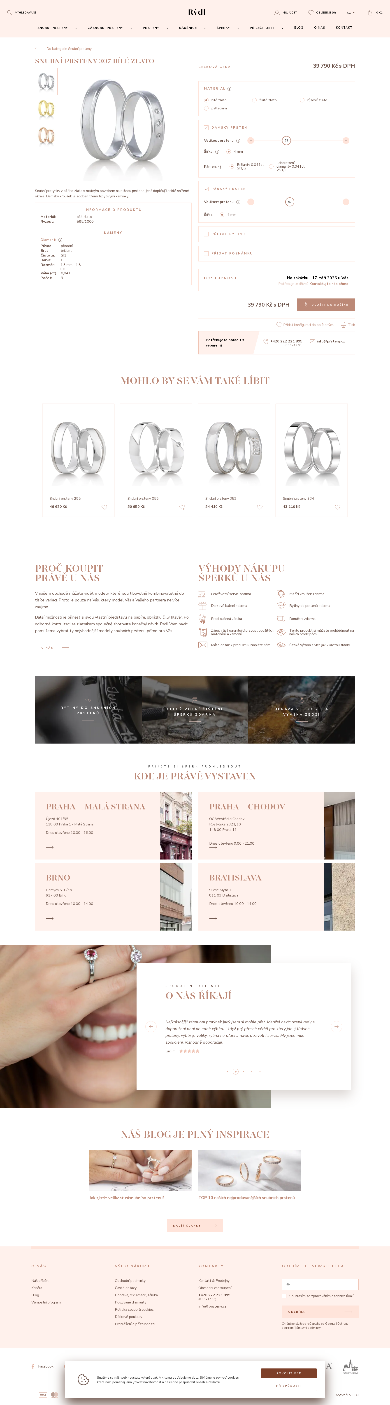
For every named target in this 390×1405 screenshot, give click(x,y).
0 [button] (227, 1071)
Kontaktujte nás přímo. (329, 283)
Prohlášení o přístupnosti (135, 1324)
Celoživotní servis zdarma (231, 594)
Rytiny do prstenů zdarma (309, 605)
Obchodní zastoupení (214, 1287)
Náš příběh (40, 1280)
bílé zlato (219, 100)
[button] (151, 1026)
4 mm (238, 151)
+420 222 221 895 (286, 341)
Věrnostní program (46, 1302)
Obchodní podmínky (130, 1280)
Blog (35, 1295)
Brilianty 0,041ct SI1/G (250, 166)
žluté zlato (268, 100)
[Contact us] (374, 1398)
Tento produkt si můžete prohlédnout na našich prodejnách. (321, 632)
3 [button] (251, 1071)
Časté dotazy (126, 1287)
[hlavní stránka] (196, 16)
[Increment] (346, 140)
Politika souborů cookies (134, 1309)
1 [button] (235, 1071)
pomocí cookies (227, 1377)
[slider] (286, 140)
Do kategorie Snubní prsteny (69, 49)
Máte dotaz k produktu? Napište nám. (241, 644)
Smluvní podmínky (308, 1328)
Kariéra (36, 1287)
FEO (355, 1395)
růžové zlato (317, 100)
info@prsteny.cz (331, 341)
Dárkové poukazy (128, 1316)
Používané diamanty (130, 1302)
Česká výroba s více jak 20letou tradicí (319, 644)
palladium (219, 108)
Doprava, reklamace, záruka (136, 1295)
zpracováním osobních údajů (333, 1296)
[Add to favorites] (104, 508)
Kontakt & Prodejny (214, 1280)
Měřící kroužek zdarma (306, 594)
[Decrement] (250, 140)
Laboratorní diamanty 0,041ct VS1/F (290, 166)
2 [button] (243, 1071)
